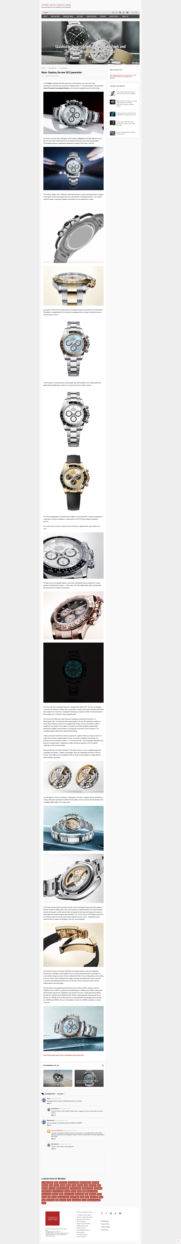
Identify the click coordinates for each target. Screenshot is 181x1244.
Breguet (56, 1185)
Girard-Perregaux (75, 1188)
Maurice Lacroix (69, 1194)
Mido (86, 1194)
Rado (87, 1197)
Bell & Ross (95, 1182)
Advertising (105, 1221)
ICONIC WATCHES (91, 16)
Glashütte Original (87, 1188)
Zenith (44, 1203)
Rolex (101, 1197)
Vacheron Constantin (94, 1200)
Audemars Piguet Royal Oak (84, 1217)
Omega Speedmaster (82, 1226)
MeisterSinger (79, 1194)
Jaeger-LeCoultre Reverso (84, 1223)
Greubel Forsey (46, 1191)
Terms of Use (105, 1224)
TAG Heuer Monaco (82, 1234)
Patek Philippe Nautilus (83, 1230)
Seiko (43, 1200)
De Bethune (92, 1185)
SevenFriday (50, 1200)
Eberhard (45, 1188)
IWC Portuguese (81, 1221)
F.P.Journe (52, 1188)
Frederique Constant (63, 1188)
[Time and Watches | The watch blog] (56, 6)
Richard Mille (94, 1197)
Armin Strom (63, 1182)
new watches (52, 68)
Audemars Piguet (73, 1182)
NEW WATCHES (55, 16)
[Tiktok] (124, 12)
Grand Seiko (98, 1188)
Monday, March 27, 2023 (55, 1098)
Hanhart (73, 1191)
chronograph (63, 68)
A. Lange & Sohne (47, 1182)
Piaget (82, 1197)
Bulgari (68, 1185)
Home (43, 68)
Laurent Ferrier (46, 1194)
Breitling (62, 1185)
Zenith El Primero (81, 1236)
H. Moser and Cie (58, 1191)
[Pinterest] (120, 12)
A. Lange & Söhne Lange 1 (84, 1215)
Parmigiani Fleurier (63, 1197)
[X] (116, 12)
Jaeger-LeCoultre (92, 1191)
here (80, 86)
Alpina (56, 1182)
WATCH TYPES (113, 16)
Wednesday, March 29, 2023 (61, 1120)
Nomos (99, 1194)
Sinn (57, 1200)
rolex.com (46, 1002)
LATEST (45, 16)
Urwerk (84, 1200)
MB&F (61, 1194)
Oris (49, 1197)
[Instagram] (113, 12)
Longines (55, 1194)
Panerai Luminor (81, 1228)
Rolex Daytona (81, 1232)
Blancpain (45, 1185)
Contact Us (104, 1230)
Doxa (98, 1185)
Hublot (79, 1191)
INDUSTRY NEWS (68, 16)
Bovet (51, 1185)
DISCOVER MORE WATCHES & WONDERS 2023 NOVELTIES (63, 1055)
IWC (84, 1191)
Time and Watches (57, 1130)
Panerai (54, 1197)
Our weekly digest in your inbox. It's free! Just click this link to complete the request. (123, 76)
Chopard (80, 1185)
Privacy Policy (105, 1227)
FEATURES (103, 16)
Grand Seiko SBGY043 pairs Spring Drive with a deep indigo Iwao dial (126, 123)
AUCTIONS (80, 16)
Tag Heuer (63, 1200)
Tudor (69, 1200)
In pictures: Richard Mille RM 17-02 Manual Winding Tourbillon (90, 49)
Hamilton (67, 1191)
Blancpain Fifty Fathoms (83, 1219)
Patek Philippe (74, 1197)
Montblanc (92, 1194)
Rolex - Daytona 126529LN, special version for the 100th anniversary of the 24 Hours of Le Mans (57, 1081)
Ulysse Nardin (76, 1200)
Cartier (74, 1185)
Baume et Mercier (85, 1182)
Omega (44, 1197)
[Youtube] (127, 12)
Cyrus (85, 1185)
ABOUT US (125, 16)
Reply (48, 1103)
